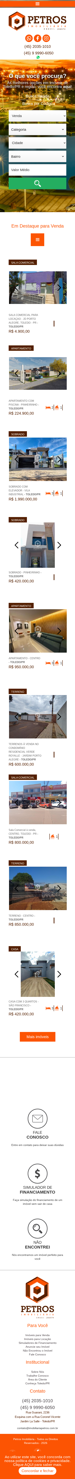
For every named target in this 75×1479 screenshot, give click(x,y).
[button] (37, 4)
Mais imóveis (38, 1037)
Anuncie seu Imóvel (37, 1346)
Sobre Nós (37, 1371)
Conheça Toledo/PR (37, 1383)
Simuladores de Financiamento (38, 1342)
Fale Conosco (37, 1354)
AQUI (28, 1465)
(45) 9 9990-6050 (38, 53)
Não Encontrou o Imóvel (37, 1350)
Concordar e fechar (37, 1471)
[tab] (37, 96)
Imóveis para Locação (37, 1339)
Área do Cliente (37, 1379)
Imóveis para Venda (37, 1335)
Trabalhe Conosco (37, 1375)
